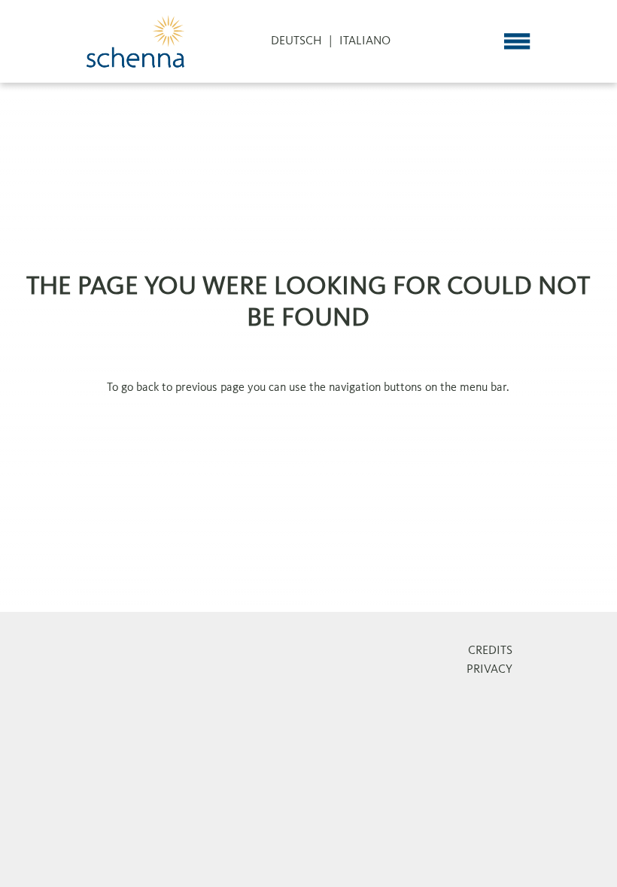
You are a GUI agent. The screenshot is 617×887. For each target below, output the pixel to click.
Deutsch (296, 41)
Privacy (489, 670)
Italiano (365, 41)
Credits (490, 651)
